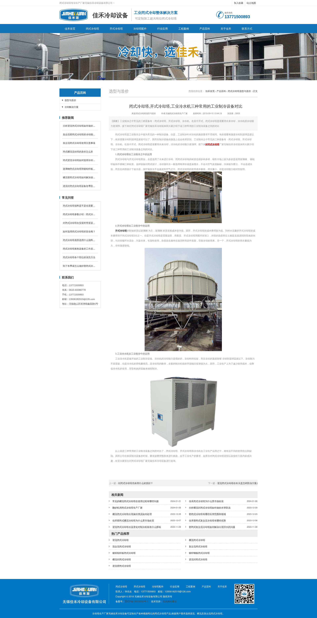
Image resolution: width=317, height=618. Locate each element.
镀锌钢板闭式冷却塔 (199, 552)
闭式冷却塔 (92, 28)
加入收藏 (238, 2)
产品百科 (204, 28)
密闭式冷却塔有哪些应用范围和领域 (207, 514)
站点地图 (251, 2)
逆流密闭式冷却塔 (121, 565)
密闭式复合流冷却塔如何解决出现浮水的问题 (212, 527)
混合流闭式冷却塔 (121, 546)
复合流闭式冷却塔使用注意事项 (79, 143)
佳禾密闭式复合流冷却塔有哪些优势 (207, 520)
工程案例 (183, 28)
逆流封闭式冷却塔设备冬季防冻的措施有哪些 (80, 186)
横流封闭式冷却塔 (121, 559)
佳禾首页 (70, 28)
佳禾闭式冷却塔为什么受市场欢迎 (206, 501)
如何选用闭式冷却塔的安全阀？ (79, 231)
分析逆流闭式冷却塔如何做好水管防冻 (80, 125)
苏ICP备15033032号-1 (136, 601)
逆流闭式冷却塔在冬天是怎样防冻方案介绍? (240, 483)
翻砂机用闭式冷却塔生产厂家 (127, 507)
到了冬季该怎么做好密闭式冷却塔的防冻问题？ (80, 265)
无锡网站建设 (170, 601)
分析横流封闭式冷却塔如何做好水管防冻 (209, 507)
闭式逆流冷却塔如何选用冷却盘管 (80, 160)
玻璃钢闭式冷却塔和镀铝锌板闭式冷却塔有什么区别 (80, 168)
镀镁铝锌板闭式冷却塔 (124, 552)
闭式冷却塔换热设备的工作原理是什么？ (80, 248)
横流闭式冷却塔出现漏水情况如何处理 (132, 514)
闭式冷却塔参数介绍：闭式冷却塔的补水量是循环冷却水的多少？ (80, 214)
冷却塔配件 (140, 28)
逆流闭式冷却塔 (120, 540)
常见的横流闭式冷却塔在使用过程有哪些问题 (135, 501)
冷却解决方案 (71, 106)
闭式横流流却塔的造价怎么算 (78, 151)
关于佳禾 (226, 28)
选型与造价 (70, 100)
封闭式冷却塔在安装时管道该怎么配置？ (80, 222)
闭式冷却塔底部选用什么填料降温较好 (80, 240)
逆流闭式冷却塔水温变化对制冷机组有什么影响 (136, 527)
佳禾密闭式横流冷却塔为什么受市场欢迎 (133, 520)
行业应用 (162, 28)
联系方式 (247, 28)
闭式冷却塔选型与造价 (239, 91)
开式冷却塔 (116, 28)
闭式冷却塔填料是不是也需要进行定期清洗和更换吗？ (80, 205)
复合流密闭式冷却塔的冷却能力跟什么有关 (80, 134)
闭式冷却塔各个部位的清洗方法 (79, 257)
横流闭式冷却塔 (197, 540)
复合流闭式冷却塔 (198, 546)
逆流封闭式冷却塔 (198, 559)
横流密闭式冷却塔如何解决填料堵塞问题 (80, 177)
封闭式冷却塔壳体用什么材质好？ (136, 483)
